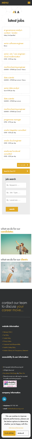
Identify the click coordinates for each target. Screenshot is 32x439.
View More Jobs (21, 165)
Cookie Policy (7, 338)
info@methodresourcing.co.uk (15, 409)
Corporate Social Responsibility (11, 344)
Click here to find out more (16, 428)
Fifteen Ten (22, 373)
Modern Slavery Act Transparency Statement (15, 350)
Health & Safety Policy (9, 347)
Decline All (21, 433)
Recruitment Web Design (10, 373)
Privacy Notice (7, 341)
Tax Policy (6, 335)
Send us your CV (9, 171)
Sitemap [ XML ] (7, 332)
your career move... (13, 307)
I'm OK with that (9, 433)
